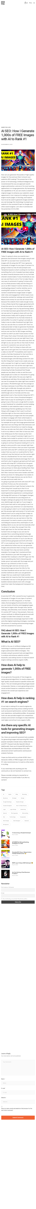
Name (3, 1079)
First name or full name (7, 887)
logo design (13, 809)
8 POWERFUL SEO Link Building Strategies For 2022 (20, 843)
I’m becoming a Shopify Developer (21, 832)
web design (6, 820)
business (5, 798)
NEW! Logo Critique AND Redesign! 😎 (22, 863)
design (22, 798)
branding (24, 794)
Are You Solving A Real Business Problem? (21, 873)
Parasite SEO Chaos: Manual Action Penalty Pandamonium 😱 (21, 853)
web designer (16, 820)
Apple (9, 794)
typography (23, 817)
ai (3, 794)
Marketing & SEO (6, 127)
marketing (23, 809)
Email (2, 893)
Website (3, 1097)
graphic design (20, 801)
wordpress (6, 824)
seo (4, 817)
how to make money (21, 805)
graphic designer (7, 805)
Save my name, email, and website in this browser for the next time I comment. (16, 1109)
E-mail (3, 1088)
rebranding (25, 813)
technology (12, 817)
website (27, 820)
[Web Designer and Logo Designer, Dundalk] (3, 3)
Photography (14, 813)
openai (5, 813)
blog (17, 794)
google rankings (7, 801)
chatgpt (14, 798)
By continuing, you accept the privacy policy (15, 899)
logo (4, 809)
